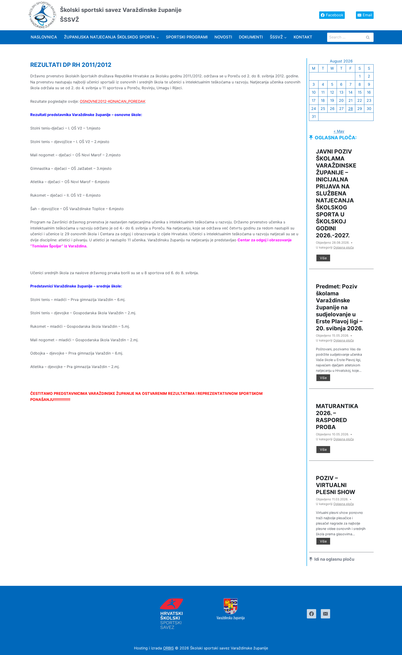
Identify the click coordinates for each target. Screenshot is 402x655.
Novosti (223, 37)
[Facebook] (311, 613)
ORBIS (168, 648)
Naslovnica (44, 37)
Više (325, 258)
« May (339, 131)
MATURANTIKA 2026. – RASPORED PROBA (337, 416)
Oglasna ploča (343, 247)
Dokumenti (251, 37)
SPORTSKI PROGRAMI (187, 37)
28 (350, 108)
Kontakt (303, 37)
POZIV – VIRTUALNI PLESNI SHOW (335, 485)
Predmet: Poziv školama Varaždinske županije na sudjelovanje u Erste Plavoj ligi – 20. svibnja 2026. (339, 307)
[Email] (325, 613)
